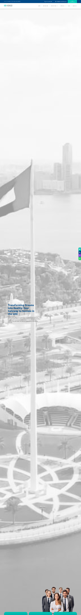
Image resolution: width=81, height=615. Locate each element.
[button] (12, 2)
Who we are (45, 5)
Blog (69, 5)
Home (39, 5)
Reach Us (75, 5)
